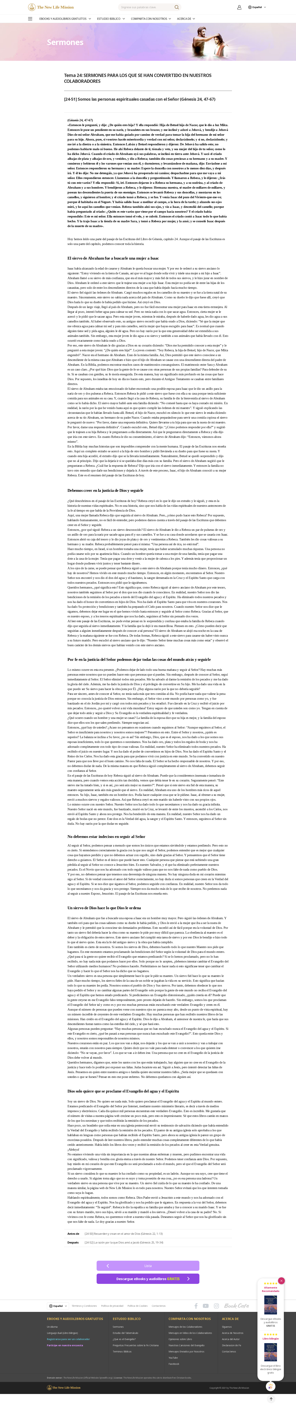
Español (257, 7)
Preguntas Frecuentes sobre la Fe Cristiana (136, 1345)
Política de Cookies (137, 1305)
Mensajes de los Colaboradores (185, 1326)
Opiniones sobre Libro (180, 1339)
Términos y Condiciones (84, 1305)
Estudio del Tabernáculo (125, 1333)
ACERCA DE (230, 1319)
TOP (271, 1399)
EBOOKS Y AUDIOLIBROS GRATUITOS (75, 1319)
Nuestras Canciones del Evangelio (187, 1345)
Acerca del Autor (231, 1339)
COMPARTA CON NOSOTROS (190, 1319)
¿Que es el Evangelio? (124, 1339)
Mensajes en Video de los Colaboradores (190, 1333)
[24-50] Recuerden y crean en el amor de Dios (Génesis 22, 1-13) (124, 1234)
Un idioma (52, 1326)
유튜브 (206, 1306)
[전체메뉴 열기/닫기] (30, 19)
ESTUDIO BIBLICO (126, 1319)
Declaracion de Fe (231, 1345)
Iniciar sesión (239, 7)
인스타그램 (216, 1306)
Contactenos (159, 1305)
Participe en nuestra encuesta (65, 1345)
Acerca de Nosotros (232, 1333)
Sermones (118, 1326)
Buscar (177, 7)
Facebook (174, 1363)
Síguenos (227, 1326)
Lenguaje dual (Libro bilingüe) (62, 1333)
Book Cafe (236, 1306)
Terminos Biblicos (122, 1351)
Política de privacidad (112, 1305)
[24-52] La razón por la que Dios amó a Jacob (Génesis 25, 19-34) (124, 1242)
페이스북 (196, 1306)
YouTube (173, 1357)
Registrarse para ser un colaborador (68, 1339)
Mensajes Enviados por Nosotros (186, 1351)
